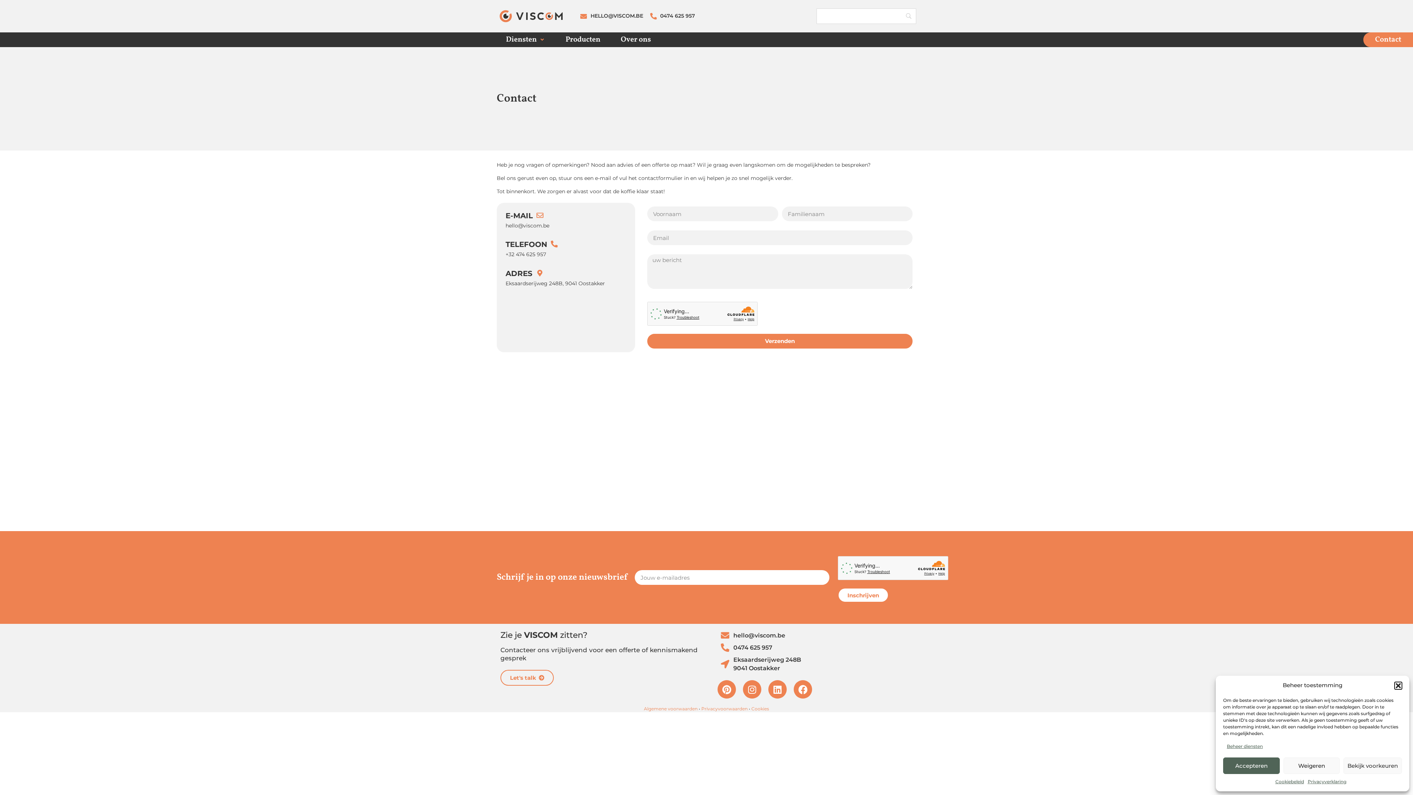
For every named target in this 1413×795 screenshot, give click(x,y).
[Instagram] (752, 689)
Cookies (760, 708)
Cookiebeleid (1289, 781)
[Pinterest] (727, 689)
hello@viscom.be (527, 225)
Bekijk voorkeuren (1373, 765)
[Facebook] (803, 689)
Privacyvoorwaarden (724, 708)
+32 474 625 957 (526, 254)
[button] (1398, 685)
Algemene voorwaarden (671, 708)
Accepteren (1251, 765)
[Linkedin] (777, 689)
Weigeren (1311, 765)
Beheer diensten (1245, 746)
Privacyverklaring (1327, 781)
